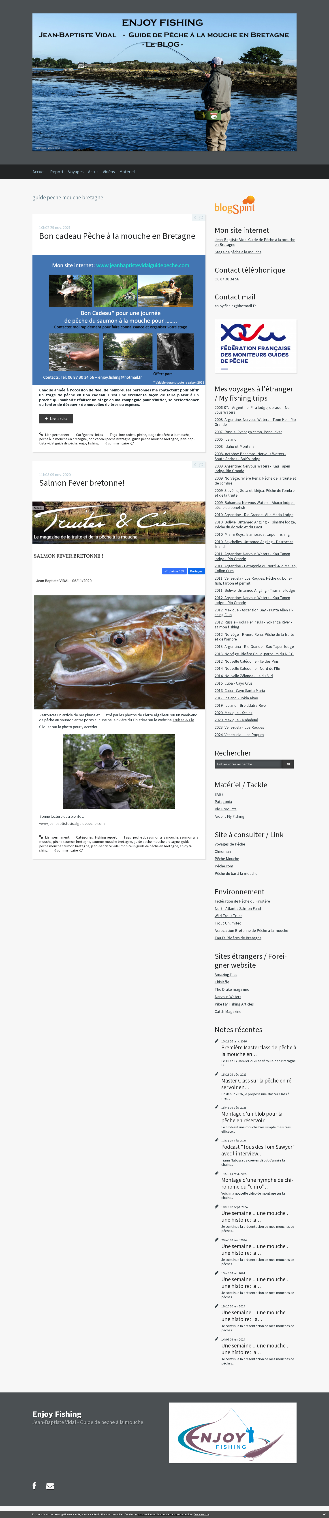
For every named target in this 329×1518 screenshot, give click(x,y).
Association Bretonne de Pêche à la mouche (251, 930)
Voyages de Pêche (230, 844)
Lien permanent (57, 434)
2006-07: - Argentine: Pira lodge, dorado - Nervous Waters (253, 410)
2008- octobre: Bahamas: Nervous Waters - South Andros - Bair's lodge (250, 456)
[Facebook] (34, 1486)
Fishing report (106, 837)
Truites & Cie (183, 719)
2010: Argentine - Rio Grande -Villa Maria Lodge (254, 514)
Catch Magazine (228, 1011)
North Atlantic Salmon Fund (238, 908)
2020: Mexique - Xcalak (233, 712)
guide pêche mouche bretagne (155, 439)
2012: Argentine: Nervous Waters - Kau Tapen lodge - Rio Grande (252, 600)
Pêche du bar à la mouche (236, 873)
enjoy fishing (89, 443)
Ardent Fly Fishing (229, 816)
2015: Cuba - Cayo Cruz (233, 683)
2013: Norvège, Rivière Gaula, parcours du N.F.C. (254, 653)
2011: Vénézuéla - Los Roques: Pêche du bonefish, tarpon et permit (253, 581)
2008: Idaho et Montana (234, 446)
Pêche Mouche (227, 858)
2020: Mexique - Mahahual (236, 719)
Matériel (127, 171)
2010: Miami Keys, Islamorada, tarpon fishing (252, 534)
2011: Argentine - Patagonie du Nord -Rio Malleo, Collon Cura (256, 568)
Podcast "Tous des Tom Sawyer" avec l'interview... (258, 1150)
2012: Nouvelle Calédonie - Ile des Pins (247, 661)
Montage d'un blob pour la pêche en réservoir (251, 1117)
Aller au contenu (14, 4)
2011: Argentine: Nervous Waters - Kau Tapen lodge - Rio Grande (252, 556)
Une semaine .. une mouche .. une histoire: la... (255, 1216)
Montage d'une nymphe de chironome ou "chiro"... (257, 1183)
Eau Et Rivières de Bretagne (238, 937)
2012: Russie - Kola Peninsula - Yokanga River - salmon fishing (253, 624)
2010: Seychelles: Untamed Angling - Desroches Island (254, 544)
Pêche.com (224, 866)
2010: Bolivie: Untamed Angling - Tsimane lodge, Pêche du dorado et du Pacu (255, 524)
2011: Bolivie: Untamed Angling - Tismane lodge (255, 590)
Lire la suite (59, 418)
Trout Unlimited (228, 923)
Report (57, 171)
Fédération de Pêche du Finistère (242, 901)
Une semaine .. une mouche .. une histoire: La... (255, 1316)
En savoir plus (201, 1514)
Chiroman (223, 851)
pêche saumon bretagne (71, 841)
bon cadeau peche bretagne (109, 439)
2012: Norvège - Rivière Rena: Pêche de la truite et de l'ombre (254, 637)
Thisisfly (222, 981)
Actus (93, 171)
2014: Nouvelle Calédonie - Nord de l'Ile (247, 668)
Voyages (75, 171)
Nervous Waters (228, 996)
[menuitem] (41, 171)
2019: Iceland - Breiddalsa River (241, 705)
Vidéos (109, 171)
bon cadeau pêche (132, 434)
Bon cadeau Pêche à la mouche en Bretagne (117, 236)
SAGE (219, 794)
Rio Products (226, 808)
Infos (99, 434)
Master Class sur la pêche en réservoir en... (257, 1084)
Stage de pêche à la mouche (238, 251)
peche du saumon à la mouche (155, 837)
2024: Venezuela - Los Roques (239, 734)
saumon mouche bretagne (112, 841)
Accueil (39, 171)
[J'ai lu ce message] (324, 1514)
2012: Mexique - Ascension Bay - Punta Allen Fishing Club (254, 612)
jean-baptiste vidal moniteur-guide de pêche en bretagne (134, 846)
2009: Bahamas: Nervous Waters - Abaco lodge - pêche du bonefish (255, 505)
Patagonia (223, 801)
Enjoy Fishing (56, 1414)
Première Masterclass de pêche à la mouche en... (258, 1051)
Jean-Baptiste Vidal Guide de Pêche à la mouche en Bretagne (255, 242)
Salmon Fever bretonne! (82, 482)
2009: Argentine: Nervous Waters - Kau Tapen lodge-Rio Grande (252, 468)
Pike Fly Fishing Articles (234, 1004)
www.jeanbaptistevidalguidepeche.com (72, 823)
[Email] (50, 1486)
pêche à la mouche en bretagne (63, 439)
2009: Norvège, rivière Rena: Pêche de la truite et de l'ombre (255, 481)
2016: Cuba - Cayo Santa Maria (240, 690)
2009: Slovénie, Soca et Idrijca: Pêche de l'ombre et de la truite (255, 493)
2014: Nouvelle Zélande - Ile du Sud (244, 675)
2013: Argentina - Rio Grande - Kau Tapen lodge (254, 646)
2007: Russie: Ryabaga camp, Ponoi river (248, 431)
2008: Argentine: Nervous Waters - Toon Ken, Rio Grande (255, 422)
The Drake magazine (232, 989)
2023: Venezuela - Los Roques (239, 727)
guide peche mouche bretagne (157, 841)
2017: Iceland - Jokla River (236, 697)
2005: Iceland (226, 439)
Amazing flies (226, 974)
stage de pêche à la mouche (169, 434)
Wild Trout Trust (228, 915)
